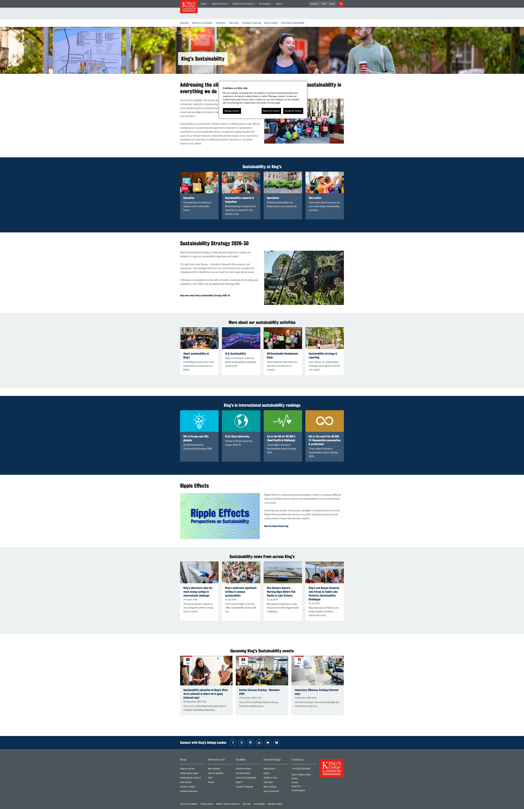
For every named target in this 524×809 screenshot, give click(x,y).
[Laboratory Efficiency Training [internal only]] (317, 670)
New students (220, 769)
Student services (248, 769)
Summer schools (192, 787)
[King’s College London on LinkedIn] (259, 742)
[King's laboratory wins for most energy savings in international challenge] (199, 572)
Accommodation (248, 774)
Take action (234, 23)
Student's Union (276, 778)
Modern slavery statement (227, 804)
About (280, 4)
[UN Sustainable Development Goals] (283, 338)
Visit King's (276, 783)
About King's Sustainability (293, 23)
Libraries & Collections (248, 778)
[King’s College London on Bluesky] (276, 742)
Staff (324, 4)
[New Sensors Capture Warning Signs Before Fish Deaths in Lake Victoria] (283, 572)
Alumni (332, 4)
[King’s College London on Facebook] (233, 742)
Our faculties (266, 4)
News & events (271, 23)
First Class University (237, 436)
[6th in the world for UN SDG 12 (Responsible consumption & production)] (324, 421)
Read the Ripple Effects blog (276, 526)
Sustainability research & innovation (239, 200)
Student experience (192, 792)
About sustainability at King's (196, 355)
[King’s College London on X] (241, 742)
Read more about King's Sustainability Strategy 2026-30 (205, 295)
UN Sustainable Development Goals (282, 355)
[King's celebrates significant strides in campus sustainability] (241, 572)
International (192, 783)
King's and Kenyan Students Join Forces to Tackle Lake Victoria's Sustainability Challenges (324, 593)
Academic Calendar (248, 787)
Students (314, 4)
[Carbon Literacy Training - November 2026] (262, 670)
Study (205, 4)
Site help (246, 804)
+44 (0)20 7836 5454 (300, 769)
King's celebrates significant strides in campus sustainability (241, 591)
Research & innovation (203, 23)
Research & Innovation (245, 4)
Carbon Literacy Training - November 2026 (259, 692)
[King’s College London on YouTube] (268, 742)
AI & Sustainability (235, 354)
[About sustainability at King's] (199, 338)
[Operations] (283, 182)
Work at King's (276, 787)
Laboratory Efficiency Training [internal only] (316, 692)
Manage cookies (275, 804)
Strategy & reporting (252, 23)
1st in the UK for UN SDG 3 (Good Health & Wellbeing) (281, 438)
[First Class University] (241, 421)
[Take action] (324, 182)
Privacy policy (207, 804)
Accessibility (259, 804)
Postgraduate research (192, 778)
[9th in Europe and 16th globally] (199, 421)
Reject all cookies (271, 111)
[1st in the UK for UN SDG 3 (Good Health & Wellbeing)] (283, 421)
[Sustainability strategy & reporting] (324, 338)
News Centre (276, 769)
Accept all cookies (293, 111)
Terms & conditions (188, 804)
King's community (276, 792)
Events (276, 774)
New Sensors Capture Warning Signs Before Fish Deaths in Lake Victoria (281, 591)
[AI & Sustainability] (241, 338)
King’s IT (248, 783)
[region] (263, 100)
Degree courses (192, 769)
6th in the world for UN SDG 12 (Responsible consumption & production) (325, 440)
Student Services (221, 4)
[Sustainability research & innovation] (241, 182)
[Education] (199, 182)
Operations (221, 23)
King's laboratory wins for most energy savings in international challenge (197, 591)
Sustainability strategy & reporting (323, 355)
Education (185, 23)
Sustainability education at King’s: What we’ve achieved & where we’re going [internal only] (205, 694)
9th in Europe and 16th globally (196, 438)
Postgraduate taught (192, 774)
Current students (220, 774)
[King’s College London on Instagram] (250, 742)
